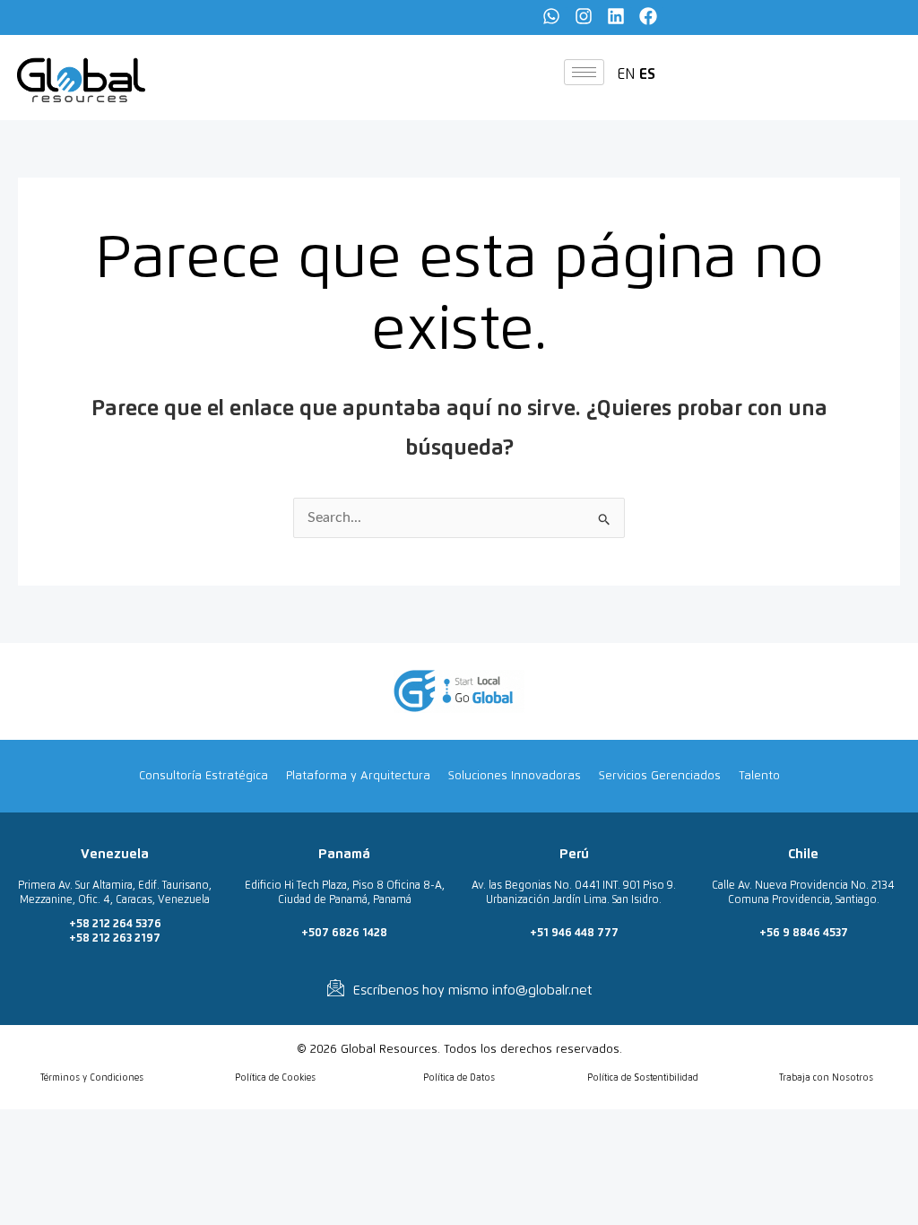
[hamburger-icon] (584, 72)
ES (647, 74)
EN (626, 74)
